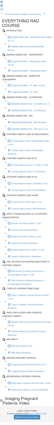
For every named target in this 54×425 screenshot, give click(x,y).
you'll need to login (38, 413)
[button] (1, 2)
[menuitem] (1, 6)
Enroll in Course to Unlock (27, 417)
